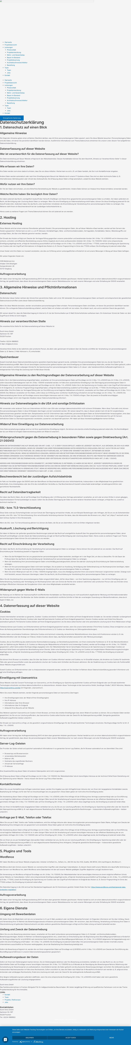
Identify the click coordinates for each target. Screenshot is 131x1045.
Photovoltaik (11, 50)
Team (7, 68)
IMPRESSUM (59, 1020)
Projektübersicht (11, 45)
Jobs (8, 73)
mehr (111, 1038)
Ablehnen (30, 1038)
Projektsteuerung (13, 60)
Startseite (8, 42)
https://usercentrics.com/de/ (10, 688)
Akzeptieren (71, 1038)
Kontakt (7, 75)
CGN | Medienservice (74, 1022)
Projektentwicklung (14, 52)
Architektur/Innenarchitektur (17, 63)
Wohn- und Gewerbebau (16, 55)
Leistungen (9, 47)
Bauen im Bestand (13, 58)
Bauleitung (11, 65)
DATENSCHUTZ (70, 1020)
